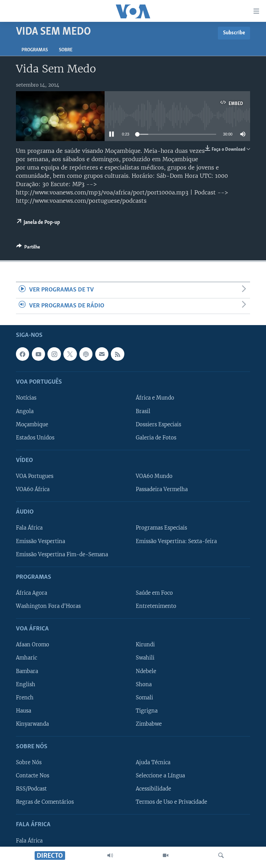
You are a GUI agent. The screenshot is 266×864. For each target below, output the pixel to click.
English (25, 684)
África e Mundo (155, 398)
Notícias (26, 398)
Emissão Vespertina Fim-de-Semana (62, 554)
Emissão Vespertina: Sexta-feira (176, 541)
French (25, 698)
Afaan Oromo (32, 645)
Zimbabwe (149, 724)
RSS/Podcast (31, 789)
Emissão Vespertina (40, 541)
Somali (144, 698)
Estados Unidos (35, 438)
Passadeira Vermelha (162, 489)
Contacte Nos (32, 776)
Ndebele (146, 671)
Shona (144, 684)
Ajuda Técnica (153, 762)
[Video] (165, 855)
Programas (34, 50)
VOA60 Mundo (154, 476)
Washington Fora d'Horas (48, 606)
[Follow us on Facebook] (22, 353)
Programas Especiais (161, 528)
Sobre (65, 50)
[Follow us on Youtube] (38, 353)
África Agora (31, 593)
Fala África (29, 528)
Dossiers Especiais (158, 424)
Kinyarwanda (32, 724)
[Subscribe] (101, 353)
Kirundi (145, 645)
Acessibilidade (153, 789)
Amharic (26, 658)
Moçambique (32, 424)
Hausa (23, 711)
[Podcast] (85, 353)
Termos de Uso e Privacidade (171, 802)
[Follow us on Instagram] (54, 353)
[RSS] (117, 353)
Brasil (143, 411)
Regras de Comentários (45, 802)
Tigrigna (147, 711)
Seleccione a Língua (160, 776)
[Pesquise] (221, 855)
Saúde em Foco (154, 593)
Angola (25, 411)
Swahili (145, 658)
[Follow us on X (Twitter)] (70, 353)
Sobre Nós (29, 762)
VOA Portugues (34, 476)
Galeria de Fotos (156, 438)
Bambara (27, 671)
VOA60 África (33, 489)
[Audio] (110, 855)
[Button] (28, 248)
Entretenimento (156, 606)
